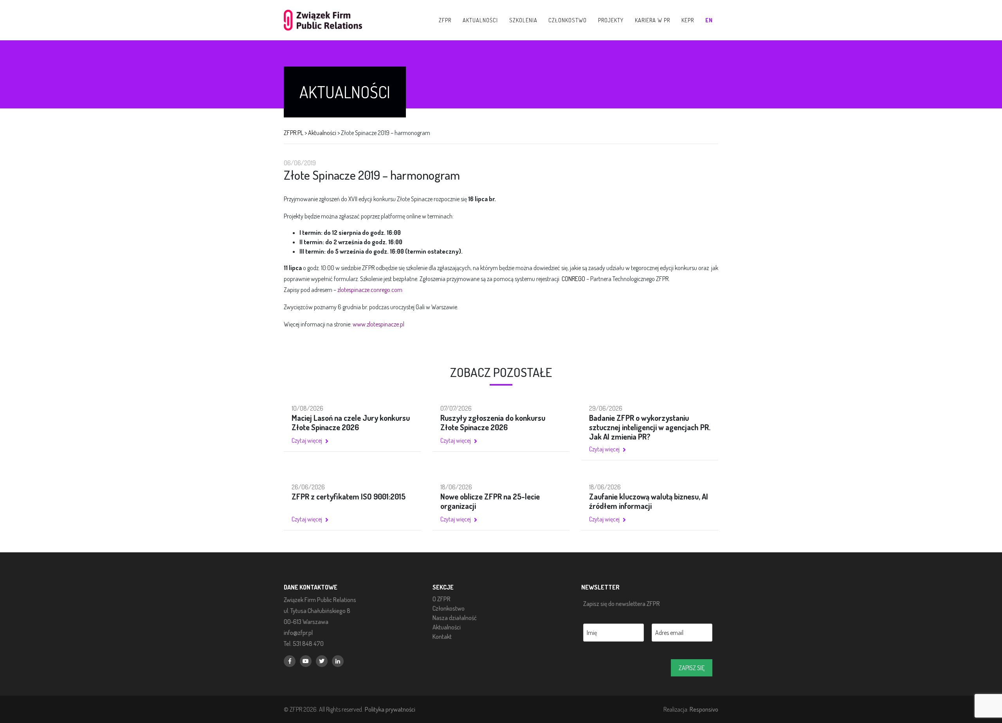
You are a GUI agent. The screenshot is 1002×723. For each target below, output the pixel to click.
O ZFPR (442, 599)
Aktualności (447, 627)
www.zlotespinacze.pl (378, 324)
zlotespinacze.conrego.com (369, 290)
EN (709, 19)
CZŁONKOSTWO (567, 19)
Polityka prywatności (390, 709)
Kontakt (442, 636)
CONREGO (573, 279)
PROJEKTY (611, 19)
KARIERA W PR (652, 19)
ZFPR (445, 19)
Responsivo (704, 709)
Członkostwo (449, 608)
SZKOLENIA (523, 19)
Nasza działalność (455, 618)
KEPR (687, 19)
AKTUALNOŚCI (480, 19)
